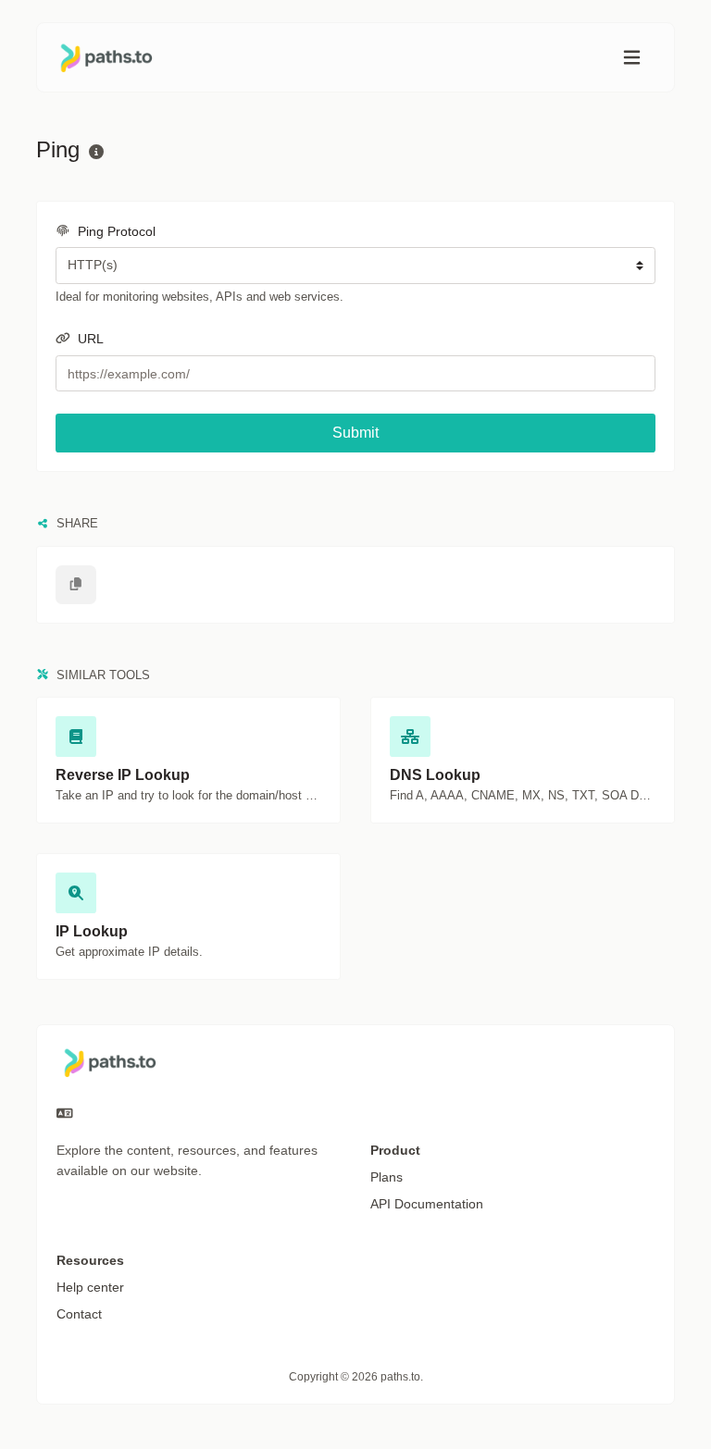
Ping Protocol (115, 231)
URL (89, 338)
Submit (355, 432)
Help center (90, 1287)
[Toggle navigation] (632, 58)
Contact (79, 1314)
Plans (386, 1177)
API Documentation (426, 1203)
